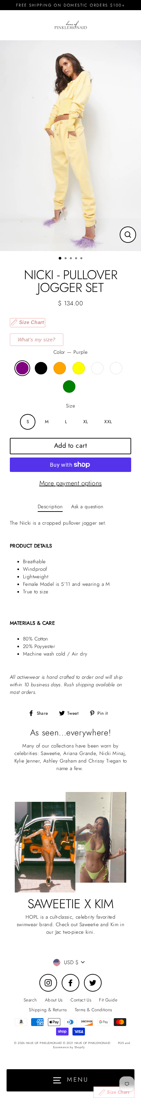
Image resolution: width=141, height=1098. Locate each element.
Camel (97, 368)
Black (41, 368)
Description (50, 506)
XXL (108, 421)
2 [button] (66, 259)
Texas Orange (59, 368)
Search (30, 1000)
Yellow (78, 368)
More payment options (70, 483)
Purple (22, 368)
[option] (70, 145)
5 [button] (82, 259)
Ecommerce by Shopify (69, 1047)
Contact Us (80, 1000)
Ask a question (87, 506)
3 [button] (71, 259)
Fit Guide (108, 1000)
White (116, 368)
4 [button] (76, 259)
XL (85, 421)
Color (70, 352)
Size (70, 405)
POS (121, 1043)
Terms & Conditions (93, 1009)
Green (69, 386)
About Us (54, 1000)
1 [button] (60, 258)
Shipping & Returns (48, 1009)
